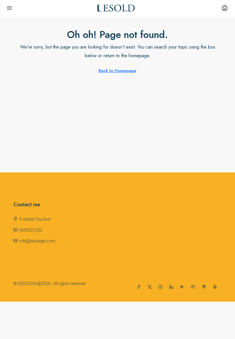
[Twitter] (151, 287)
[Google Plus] (183, 287)
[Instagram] (161, 287)
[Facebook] (140, 287)
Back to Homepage (117, 71)
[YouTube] (194, 287)
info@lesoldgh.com (37, 241)
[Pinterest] (205, 287)
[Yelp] (216, 287)
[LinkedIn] (172, 287)
